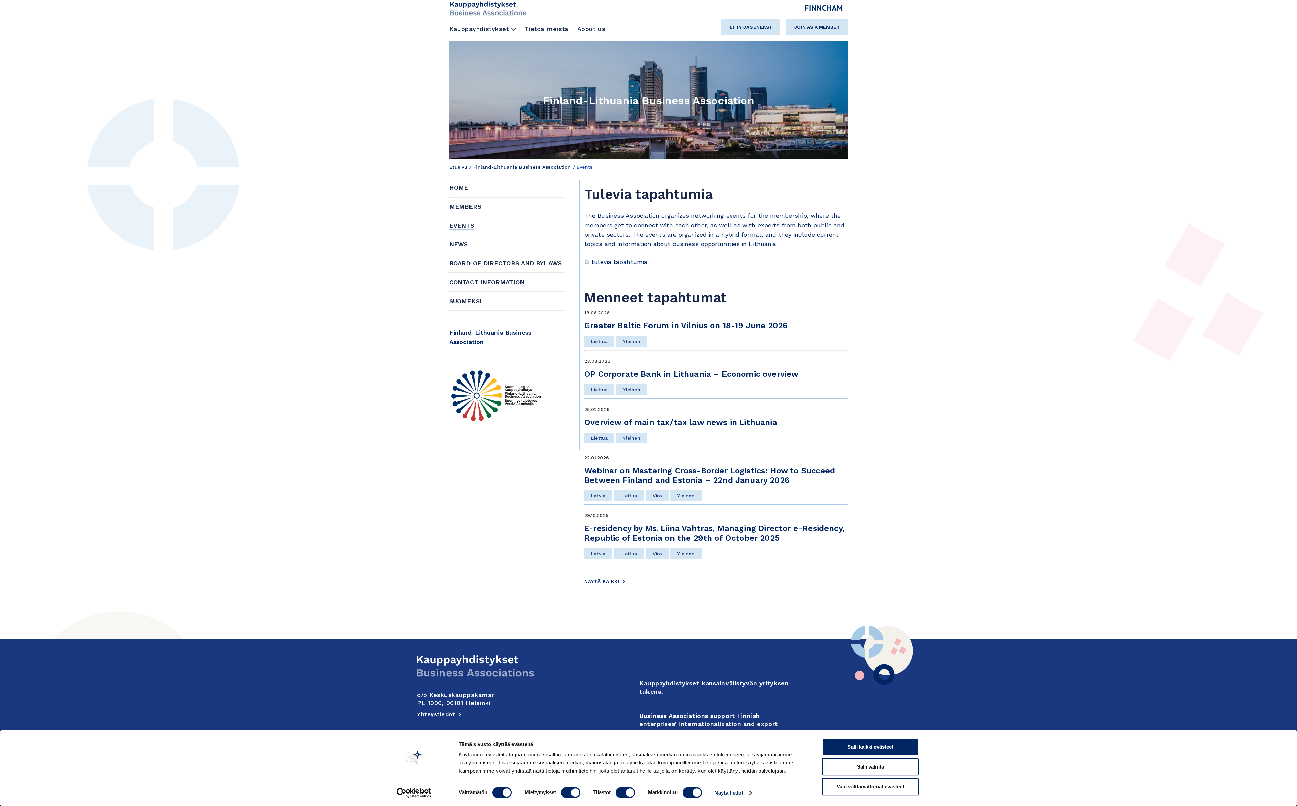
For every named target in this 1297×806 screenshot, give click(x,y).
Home (458, 187)
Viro (657, 495)
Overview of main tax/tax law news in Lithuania (682, 422)
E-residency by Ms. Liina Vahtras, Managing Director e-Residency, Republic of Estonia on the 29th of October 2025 (714, 533)
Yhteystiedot (436, 714)
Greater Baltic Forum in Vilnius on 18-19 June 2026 (686, 325)
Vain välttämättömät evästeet (870, 786)
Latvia (598, 495)
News (458, 244)
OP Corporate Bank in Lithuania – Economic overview (691, 374)
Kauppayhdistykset (479, 28)
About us (591, 28)
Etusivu (458, 167)
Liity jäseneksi (750, 27)
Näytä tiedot (728, 793)
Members (465, 206)
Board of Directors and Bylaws (505, 263)
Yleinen (631, 341)
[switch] (570, 792)
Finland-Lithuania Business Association (522, 167)
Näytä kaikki (601, 581)
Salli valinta (870, 767)
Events (461, 225)
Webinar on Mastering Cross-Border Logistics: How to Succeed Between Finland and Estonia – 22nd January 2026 (709, 475)
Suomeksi (465, 301)
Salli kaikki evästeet (870, 747)
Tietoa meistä (547, 28)
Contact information (487, 282)
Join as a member (816, 27)
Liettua (599, 341)
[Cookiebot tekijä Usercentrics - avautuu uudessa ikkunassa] (413, 793)
